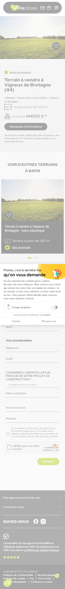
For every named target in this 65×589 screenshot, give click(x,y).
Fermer (16, 321)
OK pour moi (49, 321)
